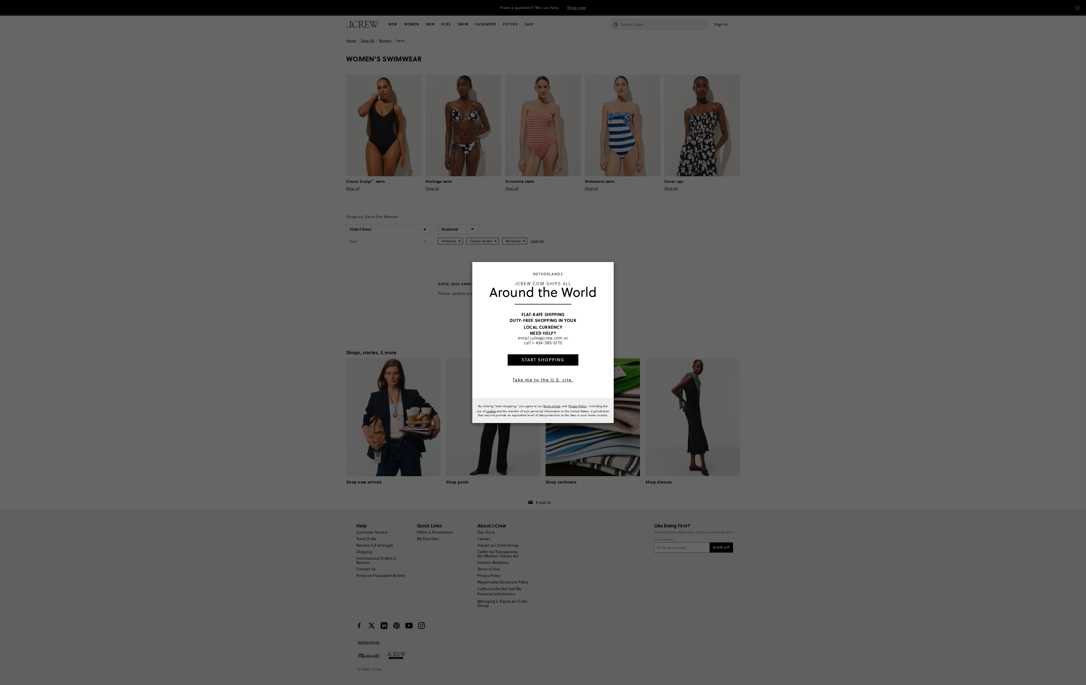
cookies (491, 411)
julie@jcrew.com (546, 338)
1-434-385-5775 (547, 343)
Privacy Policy (577, 406)
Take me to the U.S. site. (543, 380)
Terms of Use (552, 406)
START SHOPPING (543, 360)
